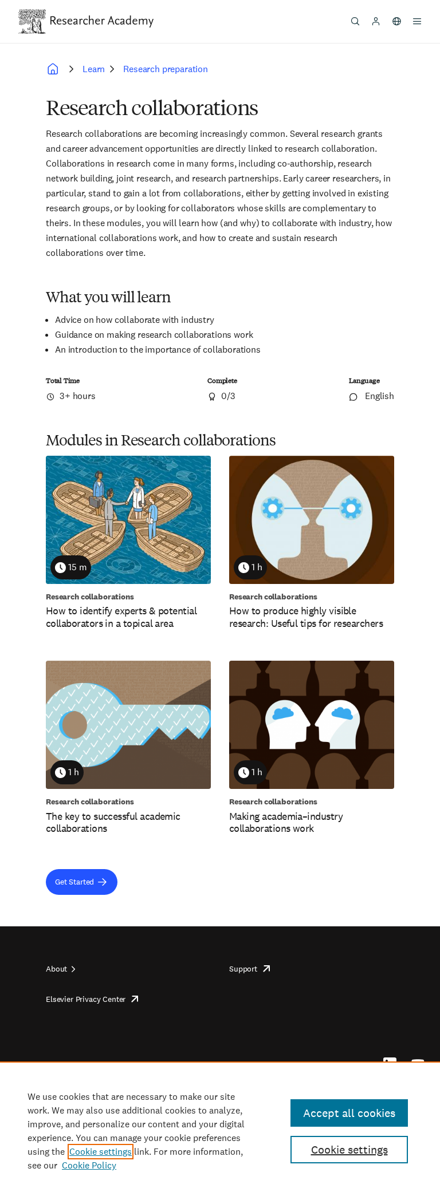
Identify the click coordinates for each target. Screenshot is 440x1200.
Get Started (74, 882)
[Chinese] (396, 21)
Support (243, 969)
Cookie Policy (89, 1165)
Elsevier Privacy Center (85, 999)
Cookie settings (100, 1152)
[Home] (102, 21)
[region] (220, 1130)
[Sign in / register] (376, 21)
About (56, 969)
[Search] (355, 21)
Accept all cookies (349, 1113)
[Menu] (417, 21)
